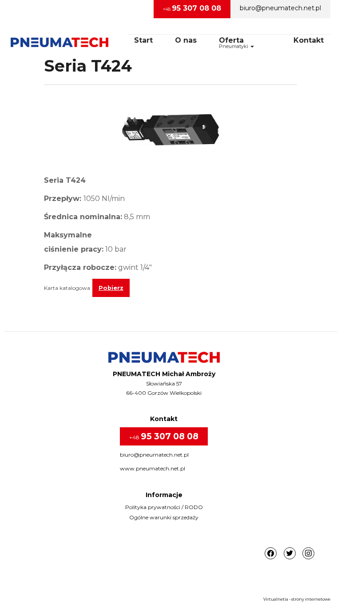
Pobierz (111, 288)
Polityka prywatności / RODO (164, 507)
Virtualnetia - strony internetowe (296, 599)
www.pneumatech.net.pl (152, 468)
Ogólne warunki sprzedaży (163, 517)
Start (143, 40)
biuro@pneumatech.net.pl (280, 8)
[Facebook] (270, 553)
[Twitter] (289, 553)
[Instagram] (308, 553)
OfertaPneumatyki (234, 42)
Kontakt (308, 40)
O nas (186, 40)
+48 (192, 8)
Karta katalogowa (67, 288)
